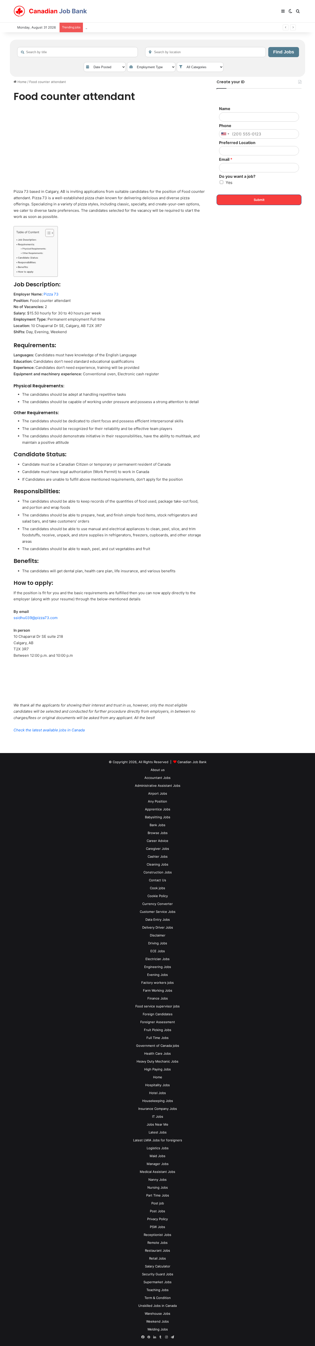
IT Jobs (157, 1116)
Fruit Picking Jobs (157, 1030)
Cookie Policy (157, 896)
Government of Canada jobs (157, 1046)
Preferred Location (237, 142)
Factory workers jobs (157, 983)
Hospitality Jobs (157, 1085)
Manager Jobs (158, 1164)
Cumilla (90, 27)
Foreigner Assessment (157, 1022)
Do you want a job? (237, 176)
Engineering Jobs (157, 967)
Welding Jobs (157, 1329)
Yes (229, 182)
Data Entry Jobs (157, 919)
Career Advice (157, 841)
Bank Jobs (157, 825)
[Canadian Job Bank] (50, 11)
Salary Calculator (157, 1266)
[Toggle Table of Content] (47, 233)
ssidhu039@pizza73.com (36, 617)
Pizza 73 (51, 294)
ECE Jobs (157, 951)
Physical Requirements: (34, 248)
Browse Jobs (158, 833)
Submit (259, 200)
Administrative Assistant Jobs (157, 786)
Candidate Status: (28, 257)
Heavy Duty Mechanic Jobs (157, 1061)
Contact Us (157, 880)
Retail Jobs (157, 1258)
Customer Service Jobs (157, 912)
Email (225, 159)
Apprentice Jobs (157, 809)
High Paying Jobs (157, 1069)
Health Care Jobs (157, 1053)
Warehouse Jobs (157, 1313)
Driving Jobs (157, 943)
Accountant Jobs (157, 778)
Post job (157, 1203)
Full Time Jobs (157, 1038)
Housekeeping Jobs (157, 1101)
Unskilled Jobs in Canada (157, 1306)
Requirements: (26, 244)
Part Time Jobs (157, 1195)
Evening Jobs (157, 975)
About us (158, 770)
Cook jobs (157, 888)
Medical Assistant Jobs (157, 1172)
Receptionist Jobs (157, 1235)
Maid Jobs (157, 1156)
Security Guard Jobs (157, 1274)
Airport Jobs (157, 793)
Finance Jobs (157, 998)
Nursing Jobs (157, 1187)
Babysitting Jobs (157, 817)
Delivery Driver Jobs (157, 927)
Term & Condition (157, 1298)
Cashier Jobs (158, 856)
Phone (225, 125)
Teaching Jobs (157, 1290)
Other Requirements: (32, 253)
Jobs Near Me (157, 1124)
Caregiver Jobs (157, 849)
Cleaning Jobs (157, 864)
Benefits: (23, 267)
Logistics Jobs (158, 1148)
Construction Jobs (157, 872)
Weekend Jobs (157, 1321)
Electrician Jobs (157, 959)
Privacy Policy (157, 1219)
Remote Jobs (157, 1243)
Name (224, 108)
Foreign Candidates (158, 1014)
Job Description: (27, 239)
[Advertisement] (109, 146)
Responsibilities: (27, 262)
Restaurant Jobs (157, 1250)
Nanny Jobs (157, 1180)
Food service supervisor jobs (157, 1006)
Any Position (157, 801)
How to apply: (26, 271)
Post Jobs (157, 1211)
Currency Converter (157, 904)
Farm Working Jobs (157, 990)
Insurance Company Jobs (157, 1109)
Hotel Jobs (157, 1093)
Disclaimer (157, 935)
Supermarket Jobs (157, 1282)
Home (21, 82)
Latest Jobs (158, 1132)
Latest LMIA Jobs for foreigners (157, 1140)
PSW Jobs (157, 1227)
